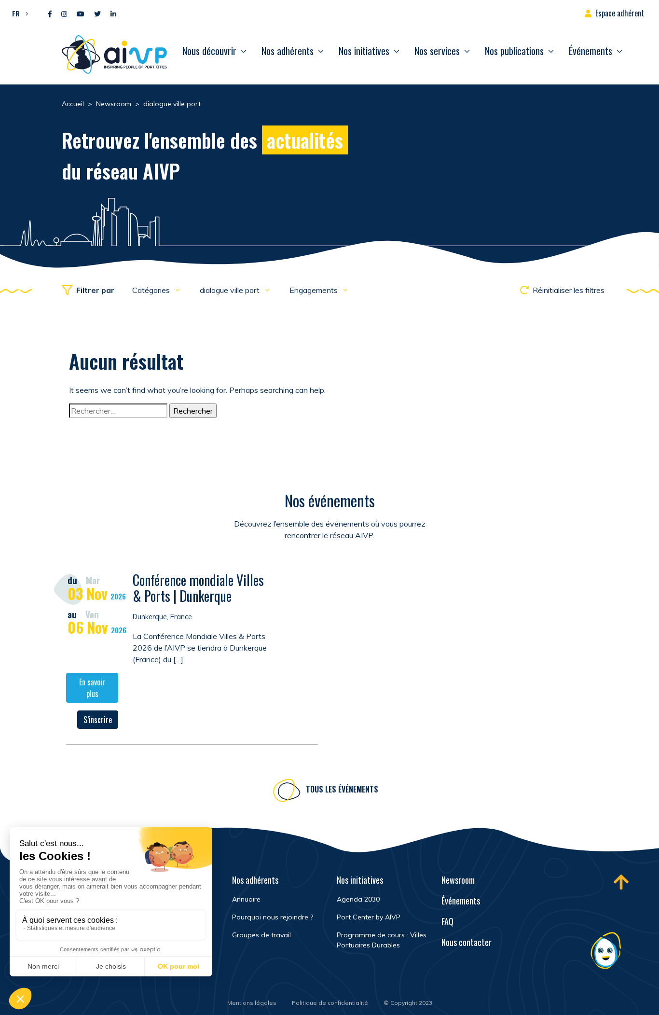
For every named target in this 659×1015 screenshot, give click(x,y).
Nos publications (514, 50)
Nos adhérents (287, 50)
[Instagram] (64, 14)
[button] (17, 13)
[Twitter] (97, 14)
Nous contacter (466, 942)
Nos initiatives (364, 50)
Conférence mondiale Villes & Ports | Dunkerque (198, 588)
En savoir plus (92, 687)
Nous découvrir (209, 50)
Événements (590, 50)
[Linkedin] (113, 14)
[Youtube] (80, 14)
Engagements (314, 290)
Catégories (152, 290)
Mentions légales (251, 1002)
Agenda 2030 (358, 899)
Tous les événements (342, 789)
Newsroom (458, 880)
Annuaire (246, 899)
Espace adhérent (619, 13)
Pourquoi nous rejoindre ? (272, 917)
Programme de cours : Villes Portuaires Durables (381, 940)
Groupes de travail (261, 935)
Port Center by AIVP (368, 917)
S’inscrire (97, 719)
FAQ (447, 921)
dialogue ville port (230, 290)
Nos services (437, 50)
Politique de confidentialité (330, 1002)
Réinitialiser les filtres (568, 290)
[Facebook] (49, 14)
